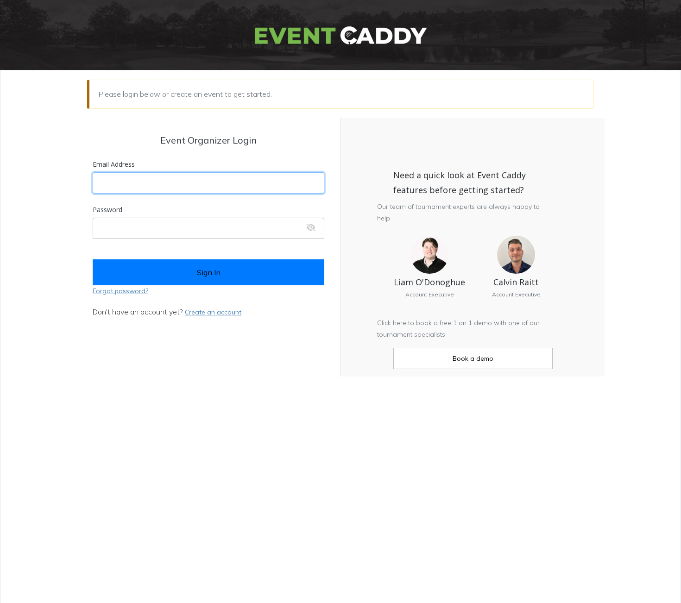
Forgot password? (120, 291)
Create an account (213, 312)
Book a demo (473, 358)
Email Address (114, 164)
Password (107, 210)
